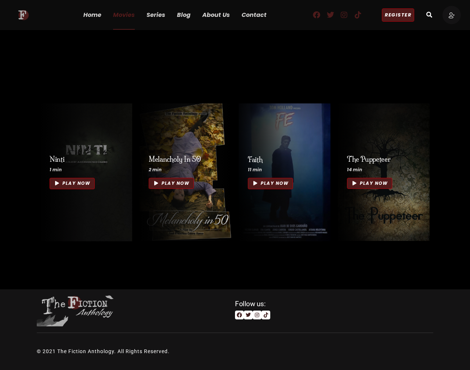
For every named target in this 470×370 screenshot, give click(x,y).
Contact (254, 15)
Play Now (76, 183)
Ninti (57, 159)
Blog (184, 15)
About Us (216, 15)
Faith (255, 159)
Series (156, 15)
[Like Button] (115, 171)
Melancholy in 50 (175, 159)
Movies (124, 15)
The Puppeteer (368, 159)
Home (92, 15)
